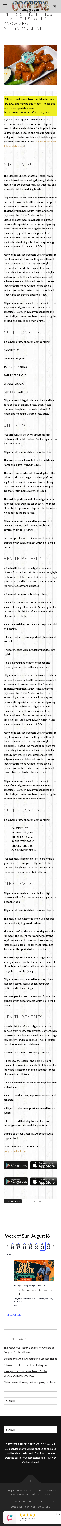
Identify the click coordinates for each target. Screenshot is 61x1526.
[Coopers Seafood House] (30, 6)
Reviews (49, 1501)
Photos (38, 1501)
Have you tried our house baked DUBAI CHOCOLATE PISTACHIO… (25, 1373)
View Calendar (14, 1315)
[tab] (12, 1246)
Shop (9, 1501)
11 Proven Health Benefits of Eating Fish (26, 1365)
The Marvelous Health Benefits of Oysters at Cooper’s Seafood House (29, 1350)
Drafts (27, 1501)
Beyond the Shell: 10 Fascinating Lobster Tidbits (30, 1358)
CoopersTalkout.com (15, 1151)
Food (28, 1201)
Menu (18, 1501)
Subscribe (17, 1507)
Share (38, 1201)
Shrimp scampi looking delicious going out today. (30, 1382)
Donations (44, 1507)
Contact (30, 1507)
